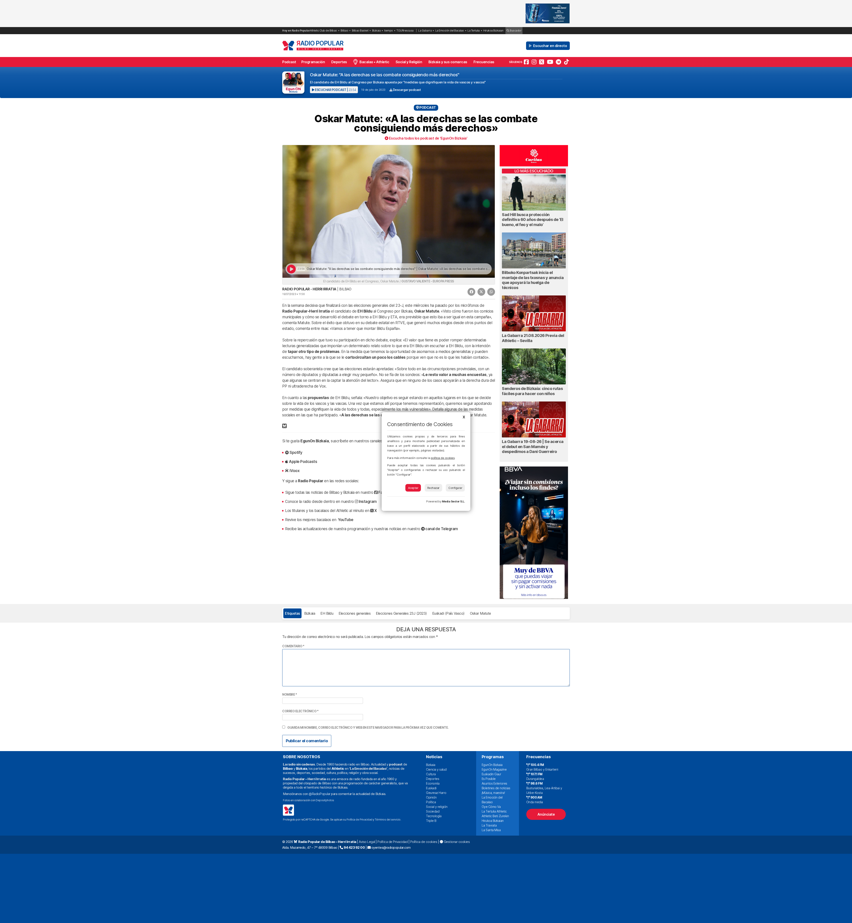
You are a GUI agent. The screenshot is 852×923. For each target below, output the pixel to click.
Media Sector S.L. (453, 501)
